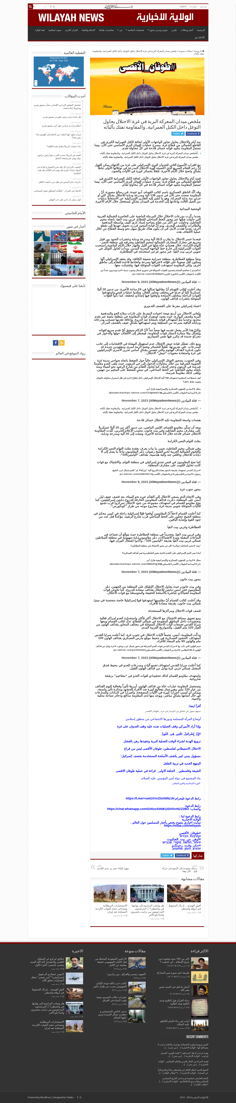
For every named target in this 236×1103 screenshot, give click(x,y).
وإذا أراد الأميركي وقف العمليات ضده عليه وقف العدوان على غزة (159, 726)
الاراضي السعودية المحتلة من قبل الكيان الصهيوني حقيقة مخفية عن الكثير (111, 962)
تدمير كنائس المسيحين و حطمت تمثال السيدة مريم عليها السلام (112, 1014)
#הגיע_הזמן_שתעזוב (186, 848)
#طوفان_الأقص (191, 833)
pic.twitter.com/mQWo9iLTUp (136, 474)
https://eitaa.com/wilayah (182, 825)
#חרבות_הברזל (190, 836)
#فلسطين (167, 392)
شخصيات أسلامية (136, 30)
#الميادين (190, 389)
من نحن (203, 6)
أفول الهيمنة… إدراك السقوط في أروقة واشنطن (185, 907)
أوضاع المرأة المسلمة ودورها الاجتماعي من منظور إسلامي (163, 719)
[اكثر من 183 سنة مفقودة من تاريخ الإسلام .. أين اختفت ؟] (199, 963)
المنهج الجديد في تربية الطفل (182, 763)
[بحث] (30, 6)
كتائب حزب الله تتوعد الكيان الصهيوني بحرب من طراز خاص (110, 985)
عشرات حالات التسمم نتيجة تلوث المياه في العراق (111, 999)
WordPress (45, 1097)
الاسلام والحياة (88, 30)
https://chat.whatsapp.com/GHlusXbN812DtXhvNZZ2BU (148, 809)
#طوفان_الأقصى (186, 274)
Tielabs (70, 1097)
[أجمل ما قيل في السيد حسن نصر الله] (199, 991)
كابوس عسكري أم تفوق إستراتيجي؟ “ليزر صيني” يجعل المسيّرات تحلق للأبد (47, 977)
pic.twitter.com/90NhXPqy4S (144, 564)
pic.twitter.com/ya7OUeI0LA (130, 650)
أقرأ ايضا (195, 706)
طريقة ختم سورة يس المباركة (173, 972)
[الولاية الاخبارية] (165, 17)
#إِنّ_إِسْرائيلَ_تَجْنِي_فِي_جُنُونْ (181, 734)
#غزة (120, 270)
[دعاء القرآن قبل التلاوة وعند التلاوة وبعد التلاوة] (199, 1008)
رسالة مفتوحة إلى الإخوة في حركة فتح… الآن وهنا (179, 868)
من (120, 30)
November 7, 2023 (135, 400)
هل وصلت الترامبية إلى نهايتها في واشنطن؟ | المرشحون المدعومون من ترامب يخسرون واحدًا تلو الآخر (147, 910)
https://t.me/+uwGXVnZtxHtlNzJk (150, 798)
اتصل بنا (193, 6)
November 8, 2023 (135, 282)
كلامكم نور (200, 37)
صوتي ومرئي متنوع (159, 30)
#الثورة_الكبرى (171, 274)
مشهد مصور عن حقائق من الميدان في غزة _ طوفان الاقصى (173, 711)
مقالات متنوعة (185, 51)
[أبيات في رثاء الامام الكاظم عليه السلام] (199, 1025)
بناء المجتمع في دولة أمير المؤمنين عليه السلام (171, 778)
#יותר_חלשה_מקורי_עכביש (182, 842)
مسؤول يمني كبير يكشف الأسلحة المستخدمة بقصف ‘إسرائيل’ (161, 756)
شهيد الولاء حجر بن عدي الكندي (113, 867)
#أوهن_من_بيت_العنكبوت (184, 839)
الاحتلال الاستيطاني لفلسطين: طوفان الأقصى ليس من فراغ (162, 748)
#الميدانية (192, 392)
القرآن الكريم (71, 30)
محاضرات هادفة (106, 30)
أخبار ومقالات (187, 30)
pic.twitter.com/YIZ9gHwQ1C (143, 392)
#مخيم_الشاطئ (188, 545)
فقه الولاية (40, 30)
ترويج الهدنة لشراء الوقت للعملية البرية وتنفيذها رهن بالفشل (162, 741)
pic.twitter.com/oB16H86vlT (148, 274)
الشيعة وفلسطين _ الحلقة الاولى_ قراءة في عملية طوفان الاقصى (158, 771)
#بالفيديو (196, 270)
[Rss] (54, 7)
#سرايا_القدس (193, 470)
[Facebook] (51, 7)
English (183, 6)
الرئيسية (201, 30)
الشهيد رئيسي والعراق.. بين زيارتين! (126, 974)
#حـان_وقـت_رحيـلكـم (186, 845)
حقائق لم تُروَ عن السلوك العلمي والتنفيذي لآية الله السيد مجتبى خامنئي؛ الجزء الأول (47, 962)
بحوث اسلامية (54, 30)
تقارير (174, 30)
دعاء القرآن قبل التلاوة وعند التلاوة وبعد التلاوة (174, 1002)
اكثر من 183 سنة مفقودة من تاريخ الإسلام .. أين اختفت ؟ (173, 960)
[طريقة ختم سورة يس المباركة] (199, 977)
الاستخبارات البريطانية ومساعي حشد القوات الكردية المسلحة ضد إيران (111, 908)
